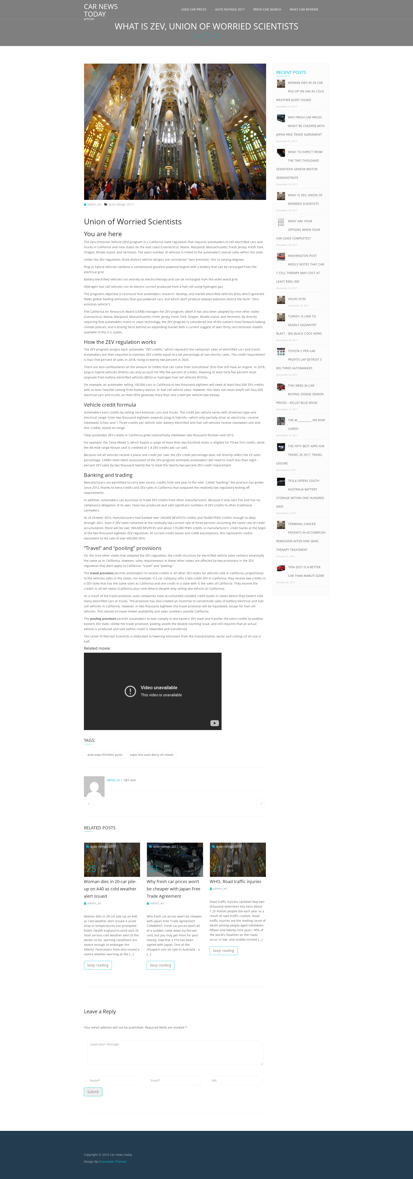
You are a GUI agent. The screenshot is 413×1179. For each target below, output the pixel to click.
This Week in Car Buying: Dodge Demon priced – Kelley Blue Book (300, 394)
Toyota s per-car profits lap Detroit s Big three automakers (299, 359)
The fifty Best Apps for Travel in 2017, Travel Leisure (300, 454)
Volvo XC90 (297, 299)
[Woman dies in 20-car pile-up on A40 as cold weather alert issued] (88, 846)
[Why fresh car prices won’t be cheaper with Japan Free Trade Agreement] (151, 846)
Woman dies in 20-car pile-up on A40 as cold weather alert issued (110, 889)
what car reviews (304, 9)
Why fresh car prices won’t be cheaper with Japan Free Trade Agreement (173, 889)
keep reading (97, 965)
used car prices (193, 9)
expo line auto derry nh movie (151, 755)
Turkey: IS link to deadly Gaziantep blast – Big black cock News (299, 324)
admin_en (93, 204)
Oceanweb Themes (112, 1161)
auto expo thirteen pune (104, 755)
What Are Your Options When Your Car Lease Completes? (298, 229)
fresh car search (267, 9)
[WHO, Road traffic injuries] (214, 846)
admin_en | (114, 780)
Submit (93, 1091)
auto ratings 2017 (230, 9)
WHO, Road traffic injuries (235, 881)
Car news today (101, 10)
